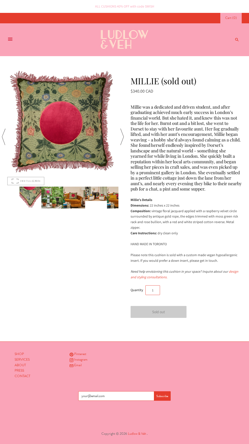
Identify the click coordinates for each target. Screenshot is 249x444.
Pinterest (79, 354)
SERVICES (22, 359)
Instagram (80, 359)
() (231, 17)
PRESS (19, 370)
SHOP (19, 354)
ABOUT (20, 365)
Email (77, 365)
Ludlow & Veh (137, 433)
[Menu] (10, 39)
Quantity (137, 290)
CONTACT (22, 376)
